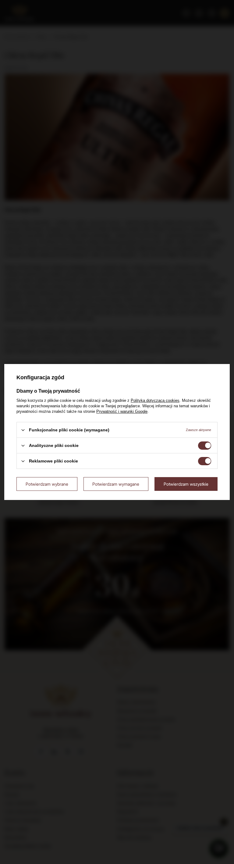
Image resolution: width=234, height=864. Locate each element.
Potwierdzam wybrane (47, 483)
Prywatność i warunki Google (121, 411)
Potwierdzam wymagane (115, 483)
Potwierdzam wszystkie (186, 483)
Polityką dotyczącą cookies (155, 400)
